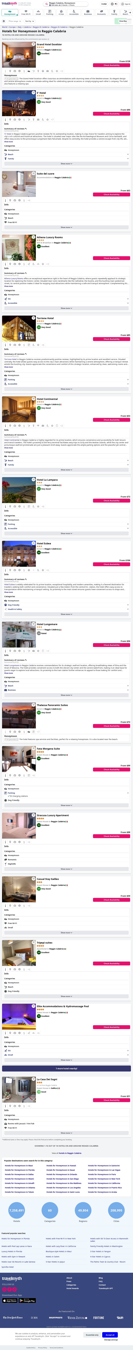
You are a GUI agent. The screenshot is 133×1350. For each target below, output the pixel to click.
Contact (102, 1285)
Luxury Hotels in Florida (12, 1251)
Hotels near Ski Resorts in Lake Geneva (18, 1262)
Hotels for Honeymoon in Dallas (19, 1174)
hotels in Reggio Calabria (70, 1153)
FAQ (100, 1281)
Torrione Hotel (45, 318)
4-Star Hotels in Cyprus (100, 1256)
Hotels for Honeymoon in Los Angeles (63, 1187)
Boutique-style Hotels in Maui (59, 1251)
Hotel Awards (72, 1288)
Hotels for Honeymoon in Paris (102, 1174)
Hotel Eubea (44, 543)
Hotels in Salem (52, 1256)
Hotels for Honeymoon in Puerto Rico (105, 1187)
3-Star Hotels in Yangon (100, 1251)
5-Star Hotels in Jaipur (55, 1262)
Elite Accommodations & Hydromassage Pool (63, 1006)
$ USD (104, 4)
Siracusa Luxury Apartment (53, 815)
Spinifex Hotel (8, 1267)
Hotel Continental (47, 399)
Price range (13, 21)
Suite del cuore (45, 173)
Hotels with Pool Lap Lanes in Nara (17, 1246)
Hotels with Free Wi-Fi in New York (60, 1238)
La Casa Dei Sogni (47, 1079)
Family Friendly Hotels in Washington (106, 1246)
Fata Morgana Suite (48, 748)
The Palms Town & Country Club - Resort (107, 1262)
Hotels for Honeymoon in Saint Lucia (63, 1192)
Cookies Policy (30, 1347)
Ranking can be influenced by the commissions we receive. (24, 39)
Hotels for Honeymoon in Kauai (60, 1170)
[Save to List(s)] (33, 44)
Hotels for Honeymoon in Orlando (61, 1174)
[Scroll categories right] (129, 12)
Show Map (123, 21)
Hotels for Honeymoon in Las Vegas (104, 1170)
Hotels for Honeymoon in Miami (19, 1179)
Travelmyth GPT (106, 1288)
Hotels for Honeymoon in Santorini (104, 1165)
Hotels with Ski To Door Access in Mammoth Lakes (109, 1239)
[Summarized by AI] (17, 131)
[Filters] (4, 21)
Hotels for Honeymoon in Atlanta (20, 1187)
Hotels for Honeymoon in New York (104, 1179)
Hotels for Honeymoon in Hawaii (61, 1165)
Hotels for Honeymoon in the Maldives (63, 1183)
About (69, 1278)
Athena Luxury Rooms (50, 237)
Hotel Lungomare (47, 624)
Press (68, 1281)
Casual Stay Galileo (48, 879)
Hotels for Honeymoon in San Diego (62, 1179)
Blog (101, 1278)
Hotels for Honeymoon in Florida (20, 1170)
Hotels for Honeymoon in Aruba (102, 1192)
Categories (71, 1285)
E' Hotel (41, 92)
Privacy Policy (42, 1347)
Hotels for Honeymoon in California (104, 1183)
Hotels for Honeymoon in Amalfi (19, 1183)
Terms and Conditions (56, 1347)
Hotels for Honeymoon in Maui (19, 1165)
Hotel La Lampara (47, 479)
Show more (65, 164)
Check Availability (111, 65)
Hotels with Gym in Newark (13, 1256)
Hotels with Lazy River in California (61, 1246)
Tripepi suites (44, 942)
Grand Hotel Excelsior (49, 44)
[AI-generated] (17, 78)
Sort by (28, 21)
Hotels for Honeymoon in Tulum (19, 1192)
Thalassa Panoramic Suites (52, 705)
